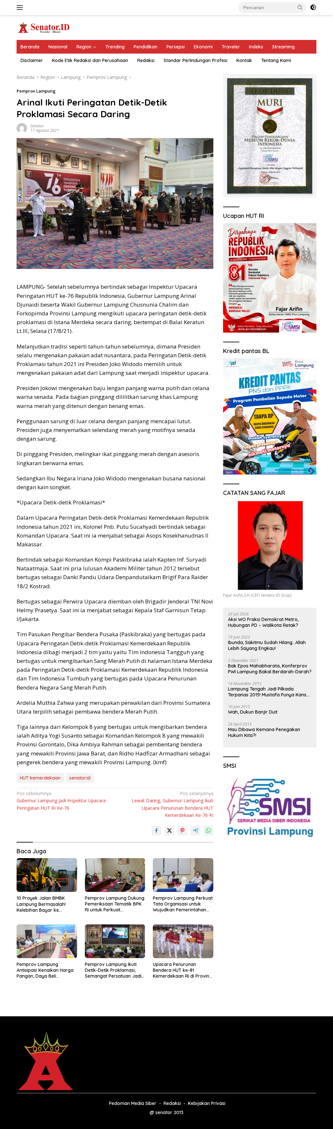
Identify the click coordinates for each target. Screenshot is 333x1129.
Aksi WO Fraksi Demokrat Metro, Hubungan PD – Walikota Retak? (263, 622)
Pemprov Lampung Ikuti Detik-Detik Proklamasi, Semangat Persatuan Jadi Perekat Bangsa (113, 970)
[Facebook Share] (156, 830)
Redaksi (145, 60)
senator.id (79, 778)
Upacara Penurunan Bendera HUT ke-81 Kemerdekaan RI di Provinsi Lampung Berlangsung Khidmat (182, 970)
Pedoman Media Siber (132, 1103)
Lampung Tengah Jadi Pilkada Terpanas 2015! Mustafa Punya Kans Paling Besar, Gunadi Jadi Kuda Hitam (269, 692)
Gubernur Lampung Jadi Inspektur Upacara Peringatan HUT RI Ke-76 (61, 800)
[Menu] (21, 7)
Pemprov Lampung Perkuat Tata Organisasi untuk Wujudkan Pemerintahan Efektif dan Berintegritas (183, 904)
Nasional (57, 47)
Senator (37, 126)
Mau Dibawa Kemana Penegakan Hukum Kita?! (264, 732)
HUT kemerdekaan (40, 778)
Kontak (244, 60)
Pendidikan (145, 47)
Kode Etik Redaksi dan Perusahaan (90, 60)
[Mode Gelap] (313, 7)
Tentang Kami (276, 60)
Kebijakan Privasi (206, 1103)
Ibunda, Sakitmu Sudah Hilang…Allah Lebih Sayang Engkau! (267, 645)
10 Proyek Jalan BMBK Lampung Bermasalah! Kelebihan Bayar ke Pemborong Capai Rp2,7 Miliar (43, 904)
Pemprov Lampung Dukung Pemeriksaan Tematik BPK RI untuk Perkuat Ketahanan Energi (114, 904)
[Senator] (44, 27)
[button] (300, 7)
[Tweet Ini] (169, 830)
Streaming (283, 47)
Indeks (256, 47)
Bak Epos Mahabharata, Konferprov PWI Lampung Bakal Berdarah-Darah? (270, 669)
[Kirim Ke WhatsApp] (208, 830)
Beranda (29, 47)
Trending (115, 47)
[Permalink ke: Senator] (22, 128)
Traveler (231, 47)
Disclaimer (31, 60)
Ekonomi (203, 47)
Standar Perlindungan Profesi (195, 60)
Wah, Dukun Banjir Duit (252, 712)
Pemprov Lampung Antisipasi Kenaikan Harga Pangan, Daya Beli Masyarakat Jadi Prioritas (45, 970)
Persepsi (175, 47)
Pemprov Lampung (36, 91)
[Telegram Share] (195, 830)
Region (83, 47)
